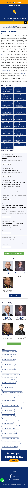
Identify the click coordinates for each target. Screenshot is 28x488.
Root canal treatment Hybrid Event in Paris (11, 441)
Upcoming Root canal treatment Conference (11, 390)
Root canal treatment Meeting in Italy (9, 430)
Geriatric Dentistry (18, 108)
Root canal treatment (6, 33)
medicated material (5, 70)
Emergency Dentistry (7, 122)
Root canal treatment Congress (8, 359)
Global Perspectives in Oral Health (7, 137)
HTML (9, 164)
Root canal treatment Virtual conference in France (12, 443)
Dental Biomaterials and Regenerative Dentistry (7, 113)
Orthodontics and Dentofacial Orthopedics (6, 95)
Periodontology (18, 94)
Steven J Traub (7, 289)
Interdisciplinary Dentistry (6, 127)
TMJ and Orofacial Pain (7, 115)
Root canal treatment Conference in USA (10, 425)
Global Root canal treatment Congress (10, 395)
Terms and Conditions (21, 484)
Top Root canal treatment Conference (10, 446)
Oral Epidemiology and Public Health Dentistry (7, 102)
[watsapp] (2, 480)
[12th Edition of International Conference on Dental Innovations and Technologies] (14, 10)
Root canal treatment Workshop (8, 415)
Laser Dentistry (6, 133)
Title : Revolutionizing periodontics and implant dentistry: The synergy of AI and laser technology (13, 225)
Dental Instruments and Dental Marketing (7, 130)
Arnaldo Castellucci (7, 273)
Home (3, 27)
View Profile (5, 164)
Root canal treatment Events (8, 356)
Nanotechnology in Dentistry (19, 141)
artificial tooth (23, 73)
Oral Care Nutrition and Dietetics (6, 141)
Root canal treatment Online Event (9, 379)
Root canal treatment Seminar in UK (9, 433)
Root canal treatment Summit (8, 384)
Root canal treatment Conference (9, 354)
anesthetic (22, 60)
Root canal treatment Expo (7, 387)
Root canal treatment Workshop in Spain (10, 438)
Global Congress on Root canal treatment (10, 405)
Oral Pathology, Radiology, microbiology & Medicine (19, 102)
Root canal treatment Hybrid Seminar (10, 400)
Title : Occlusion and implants (10, 170)
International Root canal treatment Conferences (12, 392)
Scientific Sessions (10, 27)
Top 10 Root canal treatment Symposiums (10, 448)
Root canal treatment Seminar (8, 410)
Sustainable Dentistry (19, 119)
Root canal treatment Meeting (8, 413)
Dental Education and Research (7, 120)
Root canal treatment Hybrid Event (9, 382)
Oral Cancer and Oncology (6, 106)
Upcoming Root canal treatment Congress (11, 418)
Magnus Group (13, 484)
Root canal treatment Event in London (10, 436)
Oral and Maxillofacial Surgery (19, 88)
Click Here (14, 460)
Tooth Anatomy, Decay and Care (18, 134)
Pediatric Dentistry (6, 108)
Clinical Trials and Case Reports (18, 123)
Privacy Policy (14, 485)
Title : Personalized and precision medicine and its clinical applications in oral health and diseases (14, 207)
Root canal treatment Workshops (9, 372)
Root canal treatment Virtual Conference (10, 374)
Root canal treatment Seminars (8, 366)
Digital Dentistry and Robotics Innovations (19, 113)
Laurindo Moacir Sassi (20, 273)
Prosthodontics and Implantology (6, 99)
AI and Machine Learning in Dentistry (19, 144)
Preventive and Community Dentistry (19, 99)
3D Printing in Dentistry (5, 144)
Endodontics (17, 91)
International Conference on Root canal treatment (12, 402)
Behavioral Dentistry (19, 126)
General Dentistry (6, 91)
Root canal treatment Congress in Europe (10, 428)
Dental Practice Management (18, 137)
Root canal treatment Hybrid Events (9, 361)
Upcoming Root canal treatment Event (10, 420)
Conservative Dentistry (18, 130)
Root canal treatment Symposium (9, 377)
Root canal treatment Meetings (8, 369)
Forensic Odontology (19, 115)
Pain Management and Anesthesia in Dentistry (7, 88)
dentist (12, 68)
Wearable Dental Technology (6, 148)
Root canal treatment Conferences (9, 351)
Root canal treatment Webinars (8, 364)
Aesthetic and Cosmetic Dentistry (19, 106)
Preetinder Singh (21, 335)
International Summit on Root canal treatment (11, 407)
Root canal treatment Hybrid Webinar (10, 397)
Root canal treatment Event (7, 423)
